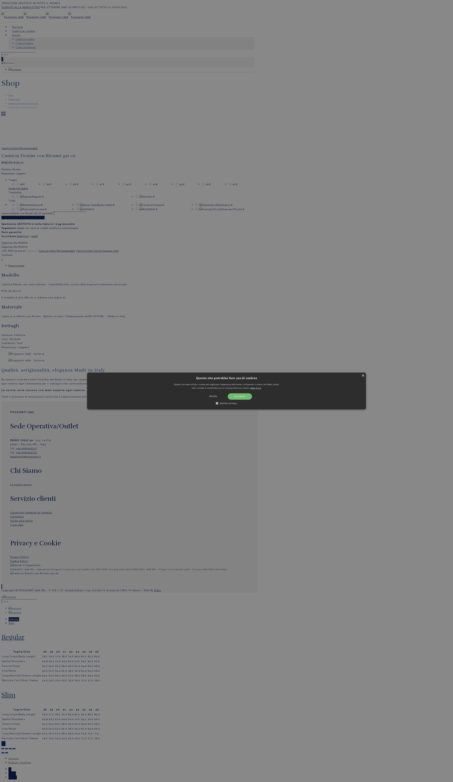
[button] (226, 391)
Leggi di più (255, 388)
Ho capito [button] (239, 396)
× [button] (363, 375)
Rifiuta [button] (213, 396)
